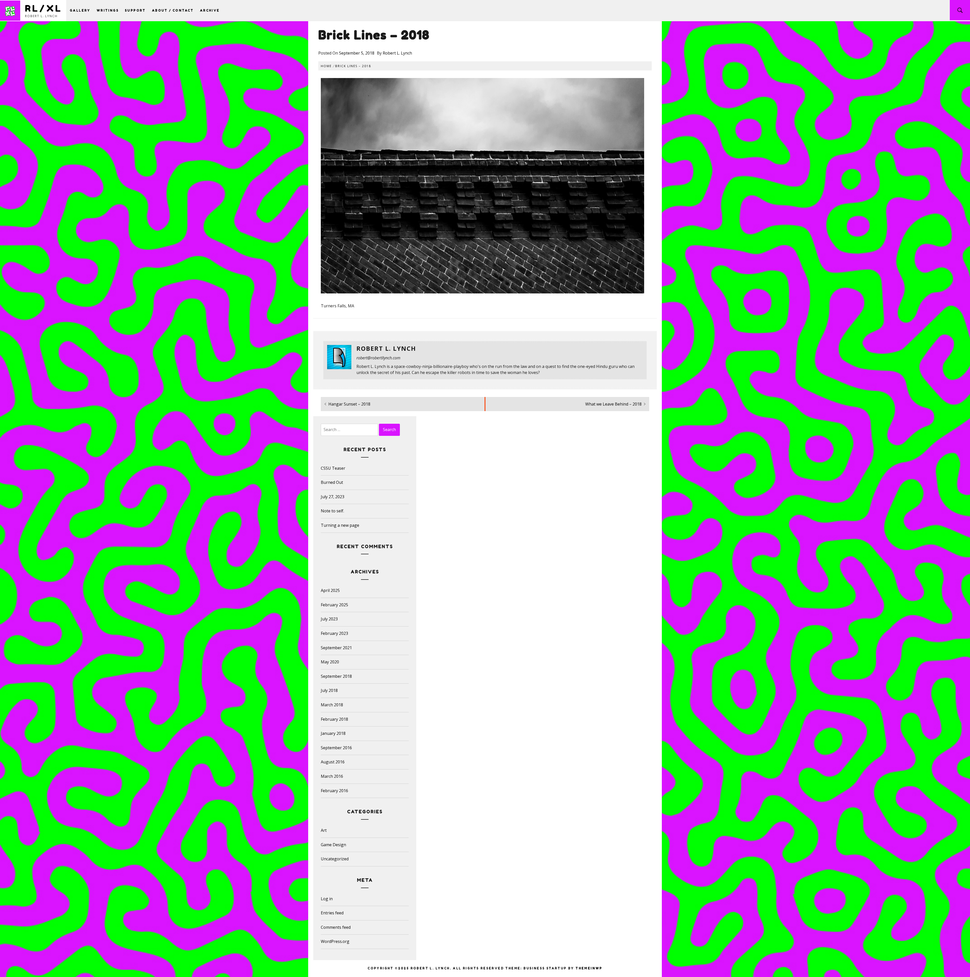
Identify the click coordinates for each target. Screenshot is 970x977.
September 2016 (336, 747)
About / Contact (173, 10)
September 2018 (336, 676)
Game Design (333, 844)
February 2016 (334, 790)
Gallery (80, 10)
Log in (327, 898)
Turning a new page (340, 525)
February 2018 (334, 719)
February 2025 (334, 605)
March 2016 (332, 776)
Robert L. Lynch (397, 53)
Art (324, 830)
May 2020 (330, 662)
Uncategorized (335, 859)
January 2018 (333, 733)
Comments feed (336, 927)
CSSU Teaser (333, 468)
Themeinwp (588, 968)
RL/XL (43, 8)
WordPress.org (335, 941)
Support (135, 10)
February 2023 (334, 633)
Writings (107, 10)
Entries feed (332, 913)
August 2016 (333, 762)
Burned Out (332, 482)
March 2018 (332, 705)
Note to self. (332, 511)
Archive (210, 10)
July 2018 (329, 690)
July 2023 (329, 619)
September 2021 (336, 647)
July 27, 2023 (332, 496)
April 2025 (330, 590)
